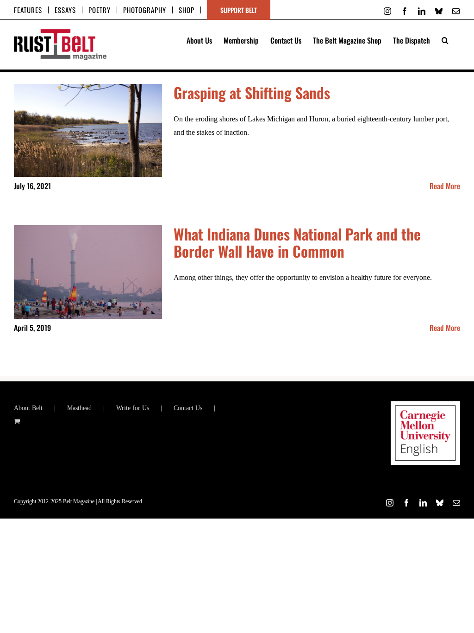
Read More (445, 185)
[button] (445, 39)
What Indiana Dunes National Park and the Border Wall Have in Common (297, 242)
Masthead (79, 408)
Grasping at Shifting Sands (252, 92)
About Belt (28, 408)
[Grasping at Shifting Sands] (88, 130)
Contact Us (188, 408)
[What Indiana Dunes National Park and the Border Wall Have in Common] (88, 272)
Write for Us (132, 408)
